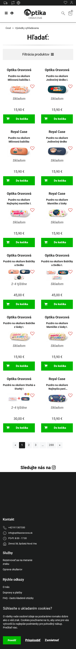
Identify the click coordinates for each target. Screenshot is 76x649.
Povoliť (12, 640)
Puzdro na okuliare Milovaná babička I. (19, 78)
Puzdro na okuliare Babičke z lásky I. (19, 325)
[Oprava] (18, 4)
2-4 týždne (19, 284)
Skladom (19, 99)
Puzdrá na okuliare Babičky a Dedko (19, 263)
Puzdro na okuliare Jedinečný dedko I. (57, 78)
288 (51, 445)
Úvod (8, 28)
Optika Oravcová (19, 70)
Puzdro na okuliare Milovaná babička (19, 139)
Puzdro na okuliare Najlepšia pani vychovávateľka (57, 387)
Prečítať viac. (10, 627)
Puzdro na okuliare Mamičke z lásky (57, 201)
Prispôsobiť (32, 640)
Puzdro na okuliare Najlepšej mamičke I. (19, 201)
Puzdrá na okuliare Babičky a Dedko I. (57, 263)
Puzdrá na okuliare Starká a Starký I (19, 387)
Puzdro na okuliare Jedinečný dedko (57, 139)
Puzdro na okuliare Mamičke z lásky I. (57, 325)
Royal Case (19, 132)
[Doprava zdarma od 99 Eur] (6, 4)
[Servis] (13, 4)
